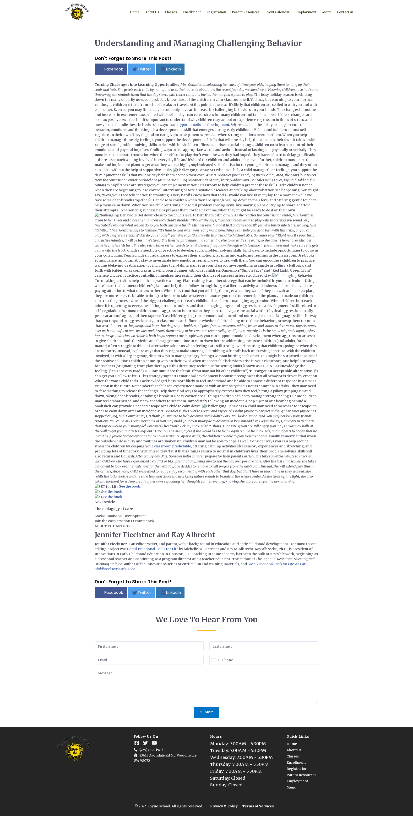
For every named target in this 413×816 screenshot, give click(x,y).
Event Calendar (277, 12)
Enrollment (192, 12)
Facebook (113, 69)
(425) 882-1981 (151, 750)
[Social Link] (137, 743)
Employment (305, 12)
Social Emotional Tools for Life (152, 549)
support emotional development (202, 125)
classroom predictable (172, 446)
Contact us (345, 12)
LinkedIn (173, 69)
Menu (326, 12)
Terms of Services (258, 806)
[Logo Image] (77, 12)
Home (135, 12)
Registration (216, 12)
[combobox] (215, 660)
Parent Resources (246, 12)
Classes (171, 12)
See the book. (130, 486)
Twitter (144, 69)
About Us (152, 12)
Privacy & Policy (224, 806)
